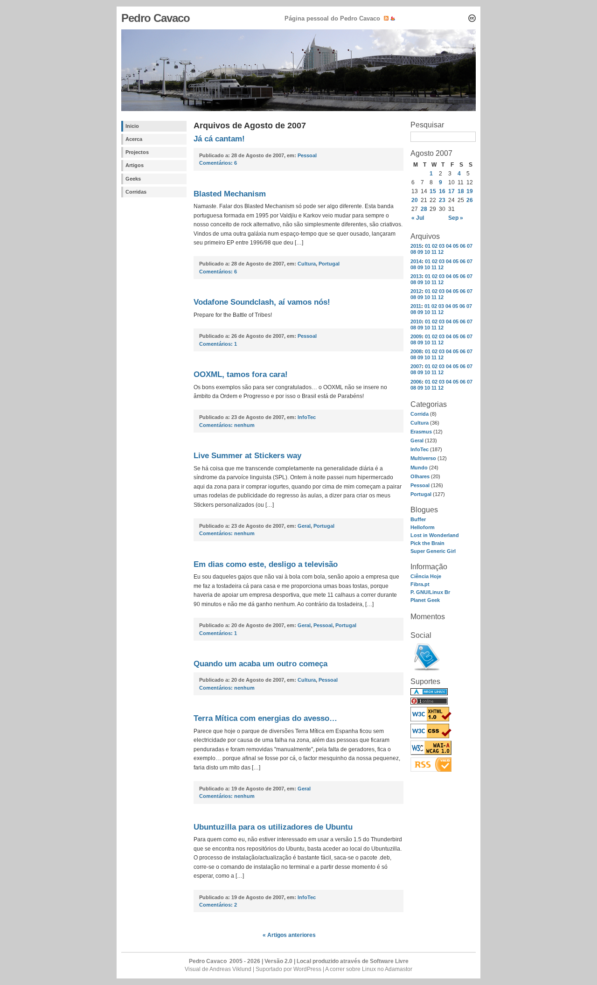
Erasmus (421, 431)
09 (420, 252)
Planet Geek (425, 600)
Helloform (422, 527)
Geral (416, 440)
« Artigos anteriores (289, 935)
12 (441, 252)
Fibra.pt (420, 584)
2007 (416, 366)
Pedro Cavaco (155, 18)
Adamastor (398, 969)
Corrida (419, 414)
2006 (416, 381)
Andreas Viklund (230, 969)
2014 (416, 261)
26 (469, 200)
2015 (416, 246)
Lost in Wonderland (434, 535)
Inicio (132, 126)
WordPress (307, 969)
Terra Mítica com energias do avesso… (265, 718)
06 (462, 246)
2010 (416, 321)
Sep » (455, 218)
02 (434, 246)
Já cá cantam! (219, 138)
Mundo (419, 467)
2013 (416, 276)
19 (469, 191)
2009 (416, 336)
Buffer (418, 519)
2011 (415, 306)
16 (442, 191)
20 (414, 200)
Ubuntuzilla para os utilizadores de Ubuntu (273, 827)
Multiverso (423, 458)
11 (434, 252)
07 (469, 246)
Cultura (419, 423)
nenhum (227, 425)
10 (427, 252)
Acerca (133, 139)
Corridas (135, 192)
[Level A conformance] (430, 753)
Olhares (420, 476)
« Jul (417, 218)
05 (455, 246)
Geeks (133, 179)
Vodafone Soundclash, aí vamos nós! (262, 302)
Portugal (420, 494)
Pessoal (420, 485)
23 (442, 200)
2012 (416, 291)
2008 (416, 351)
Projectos (137, 152)
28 (424, 209)
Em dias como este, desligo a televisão (266, 564)
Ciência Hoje (425, 576)
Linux (369, 969)
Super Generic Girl (433, 551)
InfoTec (419, 449)
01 (427, 246)
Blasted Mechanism (230, 193)
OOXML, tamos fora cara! (241, 374)
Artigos (134, 165)
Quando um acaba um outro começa (260, 663)
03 (441, 246)
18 (461, 191)
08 (413, 252)
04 (448, 246)
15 (433, 191)
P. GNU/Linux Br (430, 592)
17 (451, 191)
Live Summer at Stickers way (247, 455)
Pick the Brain (427, 543)
